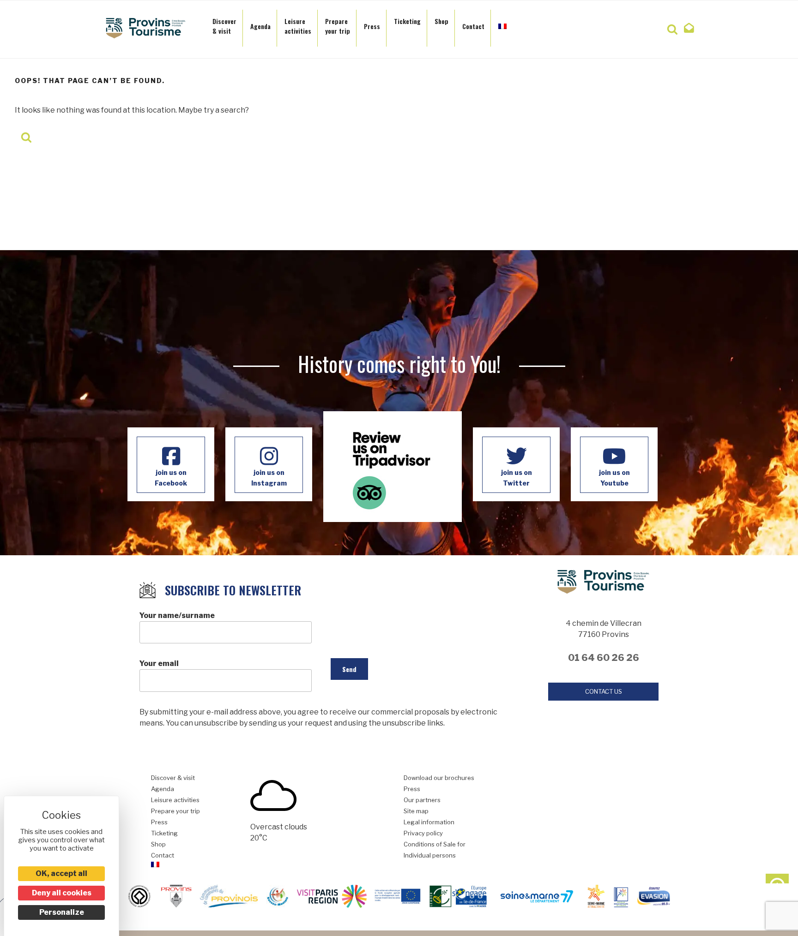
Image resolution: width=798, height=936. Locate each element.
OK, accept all (61, 873)
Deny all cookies (61, 892)
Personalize (61, 912)
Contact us (603, 691)
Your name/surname (177, 615)
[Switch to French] (502, 23)
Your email (159, 663)
